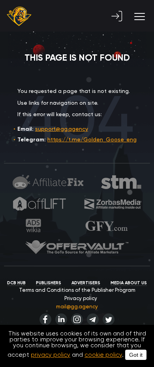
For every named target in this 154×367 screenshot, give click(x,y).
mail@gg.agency (77, 307)
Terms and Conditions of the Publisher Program (77, 290)
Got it (136, 355)
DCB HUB (16, 282)
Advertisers (85, 282)
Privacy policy (80, 298)
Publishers (48, 282)
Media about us (129, 282)
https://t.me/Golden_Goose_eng (92, 139)
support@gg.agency (61, 129)
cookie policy (103, 354)
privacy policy (50, 354)
